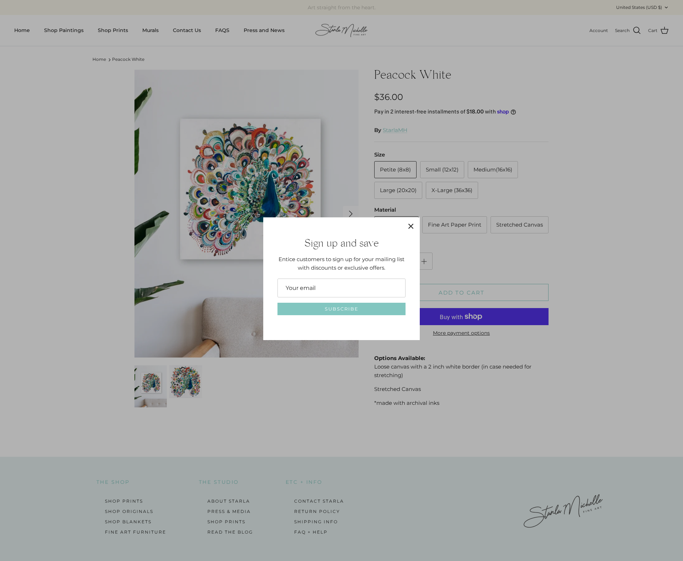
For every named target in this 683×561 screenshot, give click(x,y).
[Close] (411, 226)
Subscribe (342, 309)
